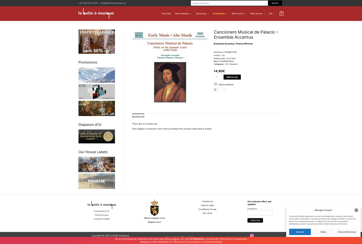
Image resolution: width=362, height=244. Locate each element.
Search (275, 3)
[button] (356, 210)
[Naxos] (219, 93)
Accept (300, 232)
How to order (207, 205)
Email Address (252, 209)
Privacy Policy (329, 238)
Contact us (207, 201)
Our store (207, 213)
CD (226, 64)
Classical (233, 64)
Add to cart (232, 77)
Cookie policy (316, 238)
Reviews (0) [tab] (138, 116)
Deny (323, 232)
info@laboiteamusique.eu (113, 3)
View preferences (347, 232)
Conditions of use (207, 209)
